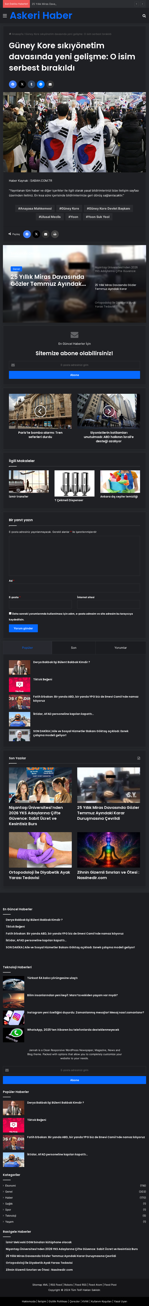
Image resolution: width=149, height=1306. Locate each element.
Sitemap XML (40, 1284)
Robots (68, 1284)
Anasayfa (17, 33)
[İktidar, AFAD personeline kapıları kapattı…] (19, 719)
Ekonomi (10, 1185)
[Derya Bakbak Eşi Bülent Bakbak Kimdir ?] (19, 667)
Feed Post (110, 1284)
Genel (16, 268)
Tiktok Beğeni (42, 679)
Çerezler (75, 1301)
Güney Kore (70, 208)
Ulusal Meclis (51, 217)
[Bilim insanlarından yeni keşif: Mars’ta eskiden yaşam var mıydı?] (13, 1000)
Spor (8, 1209)
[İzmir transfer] (29, 481)
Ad (11, 580)
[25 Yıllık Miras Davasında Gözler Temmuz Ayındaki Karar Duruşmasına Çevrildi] (108, 785)
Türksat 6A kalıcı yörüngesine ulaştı (52, 978)
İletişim (42, 1301)
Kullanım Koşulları (101, 1301)
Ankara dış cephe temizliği (119, 496)
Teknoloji (10, 1215)
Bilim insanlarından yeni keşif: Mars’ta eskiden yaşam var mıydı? (72, 995)
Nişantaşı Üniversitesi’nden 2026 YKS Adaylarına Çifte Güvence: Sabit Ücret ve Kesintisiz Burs (36, 816)
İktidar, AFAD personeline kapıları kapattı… (63, 714)
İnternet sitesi (85, 597)
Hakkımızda (29, 1301)
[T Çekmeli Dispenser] (74, 483)
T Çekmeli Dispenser (69, 500)
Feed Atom (95, 1284)
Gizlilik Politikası (58, 1301)
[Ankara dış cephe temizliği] (120, 481)
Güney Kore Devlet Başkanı (109, 208)
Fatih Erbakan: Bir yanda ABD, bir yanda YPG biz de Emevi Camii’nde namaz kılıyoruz (86, 1137)
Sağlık (9, 1203)
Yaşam (9, 1221)
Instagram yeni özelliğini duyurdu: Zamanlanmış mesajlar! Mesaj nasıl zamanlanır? (85, 1012)
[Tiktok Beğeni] (19, 684)
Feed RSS (81, 1284)
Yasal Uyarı (120, 1301)
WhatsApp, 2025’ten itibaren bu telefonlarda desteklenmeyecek (73, 1030)
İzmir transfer (18, 496)
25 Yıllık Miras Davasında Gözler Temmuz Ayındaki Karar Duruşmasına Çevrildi (78, 3)
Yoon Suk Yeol (98, 217)
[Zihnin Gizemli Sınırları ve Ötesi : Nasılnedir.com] (108, 850)
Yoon (74, 217)
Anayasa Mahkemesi (36, 208)
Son (73, 648)
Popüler (27, 648)
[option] (74, 284)
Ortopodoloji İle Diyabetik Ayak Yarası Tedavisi (48, 280)
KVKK (85, 1301)
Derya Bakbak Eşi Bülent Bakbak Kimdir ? (61, 662)
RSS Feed (56, 1284)
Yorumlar (120, 648)
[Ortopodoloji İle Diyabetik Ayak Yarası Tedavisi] (40, 850)
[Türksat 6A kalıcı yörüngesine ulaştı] (13, 983)
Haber (9, 1197)
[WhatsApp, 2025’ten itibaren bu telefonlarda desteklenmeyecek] (13, 1035)
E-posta (15, 597)
